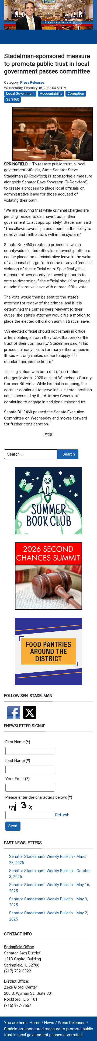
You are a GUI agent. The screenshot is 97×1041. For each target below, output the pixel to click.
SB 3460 (12, 99)
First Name (17, 742)
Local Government (20, 93)
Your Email (17, 778)
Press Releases (32, 82)
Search (69, 454)
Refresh (62, 814)
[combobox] (30, 454)
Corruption (76, 93)
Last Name (17, 760)
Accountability (51, 93)
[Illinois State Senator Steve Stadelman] (48, 14)
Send (12, 825)
